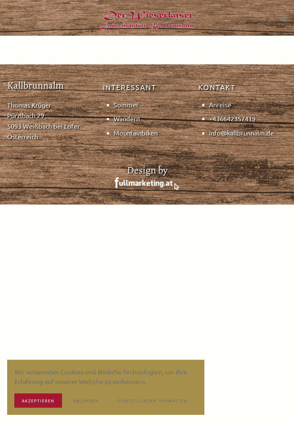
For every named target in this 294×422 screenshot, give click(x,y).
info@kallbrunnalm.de (241, 133)
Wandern (127, 118)
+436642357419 (232, 118)
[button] (283, 18)
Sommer (126, 104)
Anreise (220, 104)
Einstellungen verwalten (153, 400)
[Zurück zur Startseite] (147, 19)
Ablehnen (86, 400)
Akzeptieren (38, 400)
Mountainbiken (136, 133)
